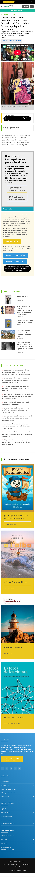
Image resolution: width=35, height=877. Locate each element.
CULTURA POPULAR (16, 10)
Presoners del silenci (13, 647)
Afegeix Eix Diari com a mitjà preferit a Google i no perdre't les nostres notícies (17, 119)
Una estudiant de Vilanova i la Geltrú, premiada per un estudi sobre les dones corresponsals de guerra (15, 380)
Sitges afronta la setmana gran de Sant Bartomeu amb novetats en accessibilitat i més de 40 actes (16, 442)
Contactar (4, 843)
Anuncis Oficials (6, 820)
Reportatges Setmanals (8, 789)
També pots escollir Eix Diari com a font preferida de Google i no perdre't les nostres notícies (17, 268)
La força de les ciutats (14, 717)
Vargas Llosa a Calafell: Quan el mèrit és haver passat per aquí (24, 312)
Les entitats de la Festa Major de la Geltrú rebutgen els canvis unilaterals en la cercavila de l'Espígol (17, 434)
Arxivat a (8, 209)
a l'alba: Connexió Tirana (15, 582)
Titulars (26, 2)
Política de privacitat (9, 864)
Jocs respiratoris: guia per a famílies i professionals (16, 517)
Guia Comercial (6, 812)
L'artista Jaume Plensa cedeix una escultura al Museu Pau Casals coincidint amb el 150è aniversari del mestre (17, 396)
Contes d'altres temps (24, 322)
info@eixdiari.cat (6, 847)
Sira (18, 298)
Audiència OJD (21, 870)
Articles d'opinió (6, 785)
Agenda (3, 809)
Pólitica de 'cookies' (24, 864)
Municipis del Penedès (8, 793)
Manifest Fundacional (7, 836)
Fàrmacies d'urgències (8, 823)
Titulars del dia (5, 781)
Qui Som (4, 839)
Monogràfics (5, 796)
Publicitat (12, 870)
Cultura (25, 6)
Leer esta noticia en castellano (12, 41)
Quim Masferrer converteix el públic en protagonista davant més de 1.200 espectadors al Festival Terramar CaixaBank (16, 372)
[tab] (17, 209)
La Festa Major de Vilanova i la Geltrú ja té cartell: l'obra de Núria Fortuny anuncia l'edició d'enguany (17, 418)
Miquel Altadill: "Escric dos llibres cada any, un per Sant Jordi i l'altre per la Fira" (25, 347)
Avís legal (17, 866)
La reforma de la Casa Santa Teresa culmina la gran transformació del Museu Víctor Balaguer (16, 426)
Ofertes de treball (6, 816)
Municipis (18, 2)
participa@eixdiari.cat (7, 849)
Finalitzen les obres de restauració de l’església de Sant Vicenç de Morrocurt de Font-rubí (15, 388)
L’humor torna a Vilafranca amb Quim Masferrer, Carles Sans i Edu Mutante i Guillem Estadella (15, 410)
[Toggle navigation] (31, 6)
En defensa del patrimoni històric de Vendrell (24, 334)
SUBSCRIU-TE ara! (9, 2)
